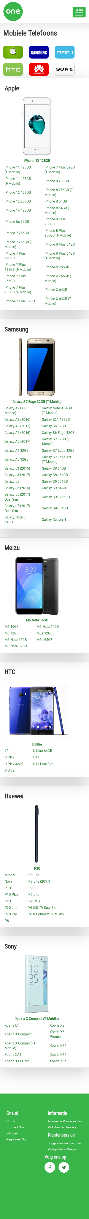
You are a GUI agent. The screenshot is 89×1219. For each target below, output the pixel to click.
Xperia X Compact (18, 1034)
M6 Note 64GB (48, 627)
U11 (36, 757)
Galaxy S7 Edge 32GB (58, 451)
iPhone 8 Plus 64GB (59, 244)
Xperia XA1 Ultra (17, 1061)
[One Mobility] (28, 11)
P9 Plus (34, 901)
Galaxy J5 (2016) (17, 488)
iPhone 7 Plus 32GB (20, 301)
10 (6, 751)
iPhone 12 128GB (37, 161)
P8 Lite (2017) (39, 881)
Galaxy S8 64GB (54, 468)
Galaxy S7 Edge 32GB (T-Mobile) (37, 402)
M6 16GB (12, 627)
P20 (37, 868)
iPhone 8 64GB (55, 201)
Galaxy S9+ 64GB (55, 508)
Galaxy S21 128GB (56, 420)
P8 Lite (33, 875)
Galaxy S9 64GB (54, 488)
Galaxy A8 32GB (17, 459)
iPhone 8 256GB (56, 181)
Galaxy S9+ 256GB (56, 497)
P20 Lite (11, 908)
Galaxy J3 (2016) (17, 468)
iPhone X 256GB (56, 267)
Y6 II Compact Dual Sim (46, 914)
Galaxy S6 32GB (54, 426)
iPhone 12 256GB (18, 201)
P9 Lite (33, 895)
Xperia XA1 (13, 1055)
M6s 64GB (44, 640)
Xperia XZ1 (58, 1046)
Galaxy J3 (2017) (17, 475)
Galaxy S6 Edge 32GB (58, 433)
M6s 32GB (44, 633)
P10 (8, 888)
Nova (8, 881)
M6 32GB (12, 633)
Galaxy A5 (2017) (17, 441)
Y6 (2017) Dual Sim (42, 908)
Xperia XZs (58, 1061)
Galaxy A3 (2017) (17, 426)
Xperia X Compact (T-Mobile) (37, 1019)
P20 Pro (11, 914)
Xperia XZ (57, 1025)
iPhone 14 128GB (18, 210)
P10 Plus (12, 895)
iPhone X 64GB (55, 290)
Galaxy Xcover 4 (54, 520)
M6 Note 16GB (37, 620)
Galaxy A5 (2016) (17, 433)
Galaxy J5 (12, 482)
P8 (7, 921)
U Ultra (37, 744)
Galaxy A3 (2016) (17, 420)
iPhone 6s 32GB (17, 222)
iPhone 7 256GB (17, 233)
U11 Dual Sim (43, 764)
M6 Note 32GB (16, 646)
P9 (30, 888)
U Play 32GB (14, 764)
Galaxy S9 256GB (55, 482)
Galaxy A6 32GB (17, 451)
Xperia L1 (12, 1025)
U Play (9, 757)
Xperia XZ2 (58, 1055)
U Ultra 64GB (42, 751)
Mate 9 (10, 875)
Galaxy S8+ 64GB (55, 475)
